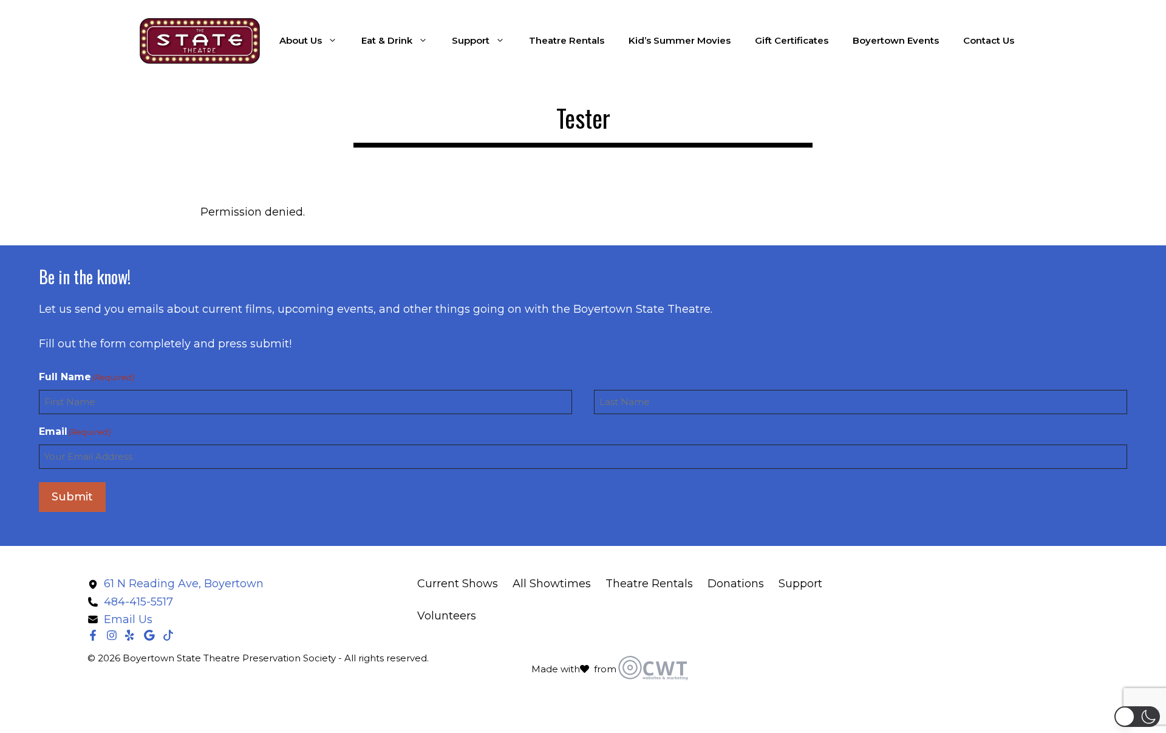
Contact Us (988, 40)
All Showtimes (552, 583)
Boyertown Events (896, 40)
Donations (735, 583)
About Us (300, 40)
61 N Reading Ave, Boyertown (184, 583)
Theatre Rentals (566, 40)
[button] (1137, 716)
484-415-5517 (138, 602)
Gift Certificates (791, 40)
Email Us (128, 619)
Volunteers (446, 615)
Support (470, 40)
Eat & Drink (386, 40)
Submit (72, 496)
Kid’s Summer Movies (680, 40)
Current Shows (457, 583)
